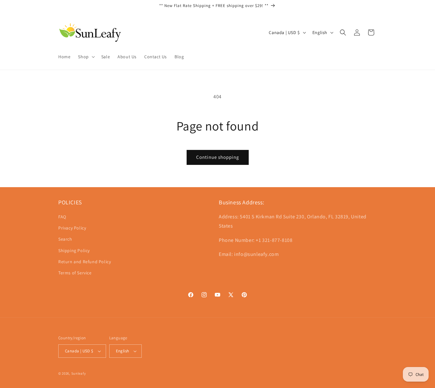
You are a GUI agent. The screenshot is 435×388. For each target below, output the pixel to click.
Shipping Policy (74, 250)
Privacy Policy (72, 228)
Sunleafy (78, 373)
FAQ (62, 217)
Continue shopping (217, 157)
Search (65, 239)
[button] (85, 56)
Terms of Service (75, 273)
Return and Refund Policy (84, 262)
